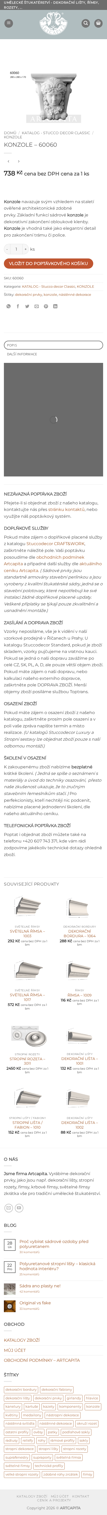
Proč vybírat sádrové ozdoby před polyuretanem (54, 1244)
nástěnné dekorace (75, 295)
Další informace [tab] (22, 354)
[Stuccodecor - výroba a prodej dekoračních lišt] (53, 23)
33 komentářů (34, 1309)
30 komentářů (39, 1252)
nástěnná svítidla (20, 1423)
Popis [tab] (12, 345)
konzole (50, 295)
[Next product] (8, 162)
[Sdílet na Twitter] (27, 306)
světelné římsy (17, 1466)
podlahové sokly (76, 1432)
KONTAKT (80, 1496)
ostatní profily (17, 1432)
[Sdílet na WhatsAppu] (8, 306)
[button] (8, 23)
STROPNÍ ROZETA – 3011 (27, 1061)
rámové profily (62, 1440)
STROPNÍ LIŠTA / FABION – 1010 (27, 1125)
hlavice (92, 1398)
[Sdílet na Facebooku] (18, 306)
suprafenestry (16, 1457)
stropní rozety (74, 1449)
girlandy (74, 1398)
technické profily (49, 1466)
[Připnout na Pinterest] (46, 306)
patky (52, 1432)
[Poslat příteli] (36, 306)
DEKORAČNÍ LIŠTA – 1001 (79, 1061)
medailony (32, 1415)
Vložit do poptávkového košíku (48, 263)
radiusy (11, 1440)
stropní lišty (48, 1449)
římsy (87, 1474)
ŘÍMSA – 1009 (80, 995)
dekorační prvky (28, 295)
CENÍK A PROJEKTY (54, 1500)
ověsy (38, 1432)
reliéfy (28, 1440)
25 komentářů (39, 1274)
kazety (48, 1406)
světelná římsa (68, 1457)
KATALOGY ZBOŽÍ (22, 1340)
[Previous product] (19, 162)
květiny (11, 1415)
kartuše (31, 1406)
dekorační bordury (21, 1390)
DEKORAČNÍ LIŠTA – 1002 (79, 1125)
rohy (41, 1440)
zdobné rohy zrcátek (60, 1474)
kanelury (13, 1406)
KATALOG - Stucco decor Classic (56, 133)
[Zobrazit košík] (98, 23)
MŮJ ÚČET (15, 1350)
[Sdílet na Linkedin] (55, 306)
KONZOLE (13, 137)
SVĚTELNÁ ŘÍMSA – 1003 (27, 933)
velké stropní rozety (21, 1474)
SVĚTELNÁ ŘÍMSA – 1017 (27, 997)
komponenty (70, 1406)
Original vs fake (35, 1302)
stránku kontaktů (66, 509)
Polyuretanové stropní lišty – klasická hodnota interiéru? (57, 1266)
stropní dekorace (19, 1449)
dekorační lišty (17, 1398)
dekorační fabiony (57, 1390)
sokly (83, 1440)
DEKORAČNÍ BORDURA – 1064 (80, 933)
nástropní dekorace (62, 1415)
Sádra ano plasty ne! (40, 1285)
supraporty (42, 1457)
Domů (10, 133)
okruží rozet (87, 1423)
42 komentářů (35, 1291)
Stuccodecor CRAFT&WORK (55, 543)
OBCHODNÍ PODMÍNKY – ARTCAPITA (42, 1360)
